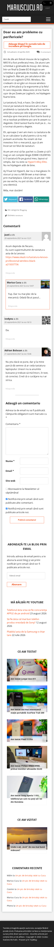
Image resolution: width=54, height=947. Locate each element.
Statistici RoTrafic (10, 939)
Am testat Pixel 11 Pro (22, 739)
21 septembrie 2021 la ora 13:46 (17, 354)
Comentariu (13, 424)
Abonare (16, 584)
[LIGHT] (47, 3)
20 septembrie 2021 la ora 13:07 (20, 286)
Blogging (23, 210)
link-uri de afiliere (17, 937)
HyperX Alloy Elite (37, 161)
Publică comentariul (27, 520)
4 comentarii (46, 52)
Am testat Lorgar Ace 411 (23, 678)
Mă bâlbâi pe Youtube (27, 602)
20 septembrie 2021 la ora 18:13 (17, 322)
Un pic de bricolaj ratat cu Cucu (30, 875)
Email (10, 471)
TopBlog (33, 939)
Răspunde (10, 273)
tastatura (19, 215)
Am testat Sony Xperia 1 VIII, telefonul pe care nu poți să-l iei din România (26, 798)
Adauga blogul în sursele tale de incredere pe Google (26, 45)
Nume (10, 461)
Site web (10, 480)
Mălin (9, 875)
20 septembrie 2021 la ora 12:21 (17, 238)
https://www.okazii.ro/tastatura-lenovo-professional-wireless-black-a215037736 (27, 261)
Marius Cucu (13, 880)
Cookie (45, 937)
